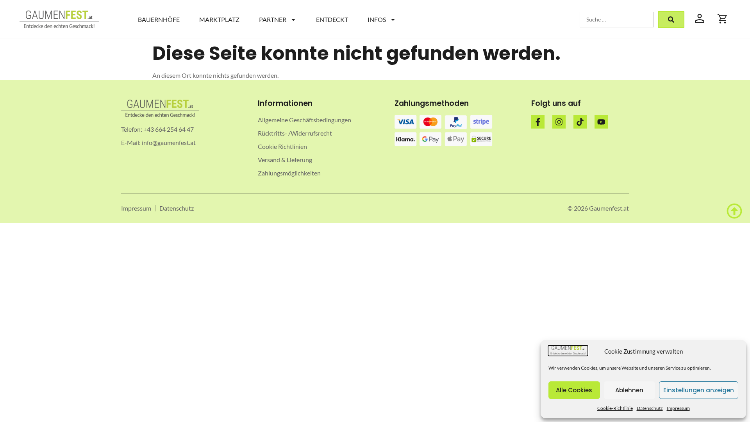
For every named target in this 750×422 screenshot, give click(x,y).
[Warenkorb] (722, 19)
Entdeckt (332, 19)
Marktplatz (219, 19)
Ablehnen (629, 390)
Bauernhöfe (159, 19)
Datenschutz (650, 408)
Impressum (678, 408)
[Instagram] (559, 122)
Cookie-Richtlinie (615, 408)
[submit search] (671, 19)
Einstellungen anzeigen (698, 390)
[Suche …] (617, 19)
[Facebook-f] (538, 122)
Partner (272, 19)
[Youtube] (601, 122)
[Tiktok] (580, 122)
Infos (377, 19)
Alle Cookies (574, 390)
